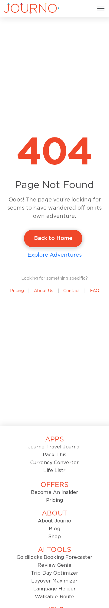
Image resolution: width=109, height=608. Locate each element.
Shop (54, 536)
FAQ (94, 291)
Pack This (54, 454)
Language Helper (54, 588)
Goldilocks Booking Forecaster (54, 557)
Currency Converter (54, 462)
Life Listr (54, 470)
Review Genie (54, 565)
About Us (43, 291)
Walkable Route (54, 596)
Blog (54, 528)
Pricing (17, 291)
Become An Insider (54, 492)
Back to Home (53, 238)
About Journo (54, 520)
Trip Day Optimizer (54, 573)
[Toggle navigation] (100, 8)
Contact (71, 291)
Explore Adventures (55, 255)
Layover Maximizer (54, 581)
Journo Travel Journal (54, 446)
